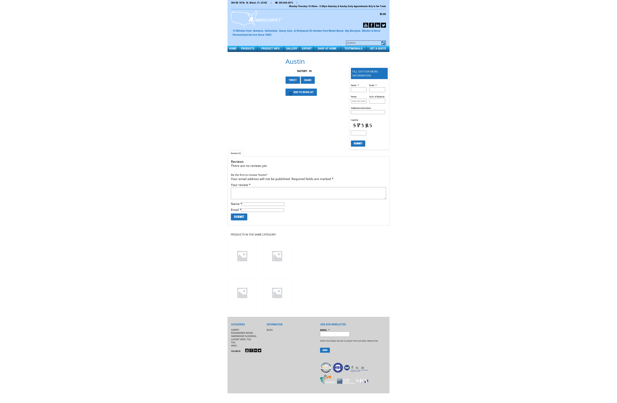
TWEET (293, 80)
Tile (233, 342)
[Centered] (242, 292)
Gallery (291, 48)
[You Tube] (365, 25)
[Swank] (242, 255)
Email (236, 210)
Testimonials (353, 48)
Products (247, 48)
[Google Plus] (247, 350)
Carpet (235, 329)
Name (236, 204)
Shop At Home (327, 48)
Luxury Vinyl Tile (241, 339)
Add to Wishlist (303, 92)
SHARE (308, 80)
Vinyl (234, 345)
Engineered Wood (242, 332)
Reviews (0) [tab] (236, 153)
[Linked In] (255, 350)
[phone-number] (377, 25)
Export (307, 48)
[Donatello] (276, 292)
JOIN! (325, 350)
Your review (240, 185)
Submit (358, 143)
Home (232, 48)
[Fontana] (276, 255)
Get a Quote (378, 48)
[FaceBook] (371, 25)
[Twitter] (383, 25)
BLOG (383, 14)
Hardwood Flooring (243, 336)
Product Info (270, 48)
